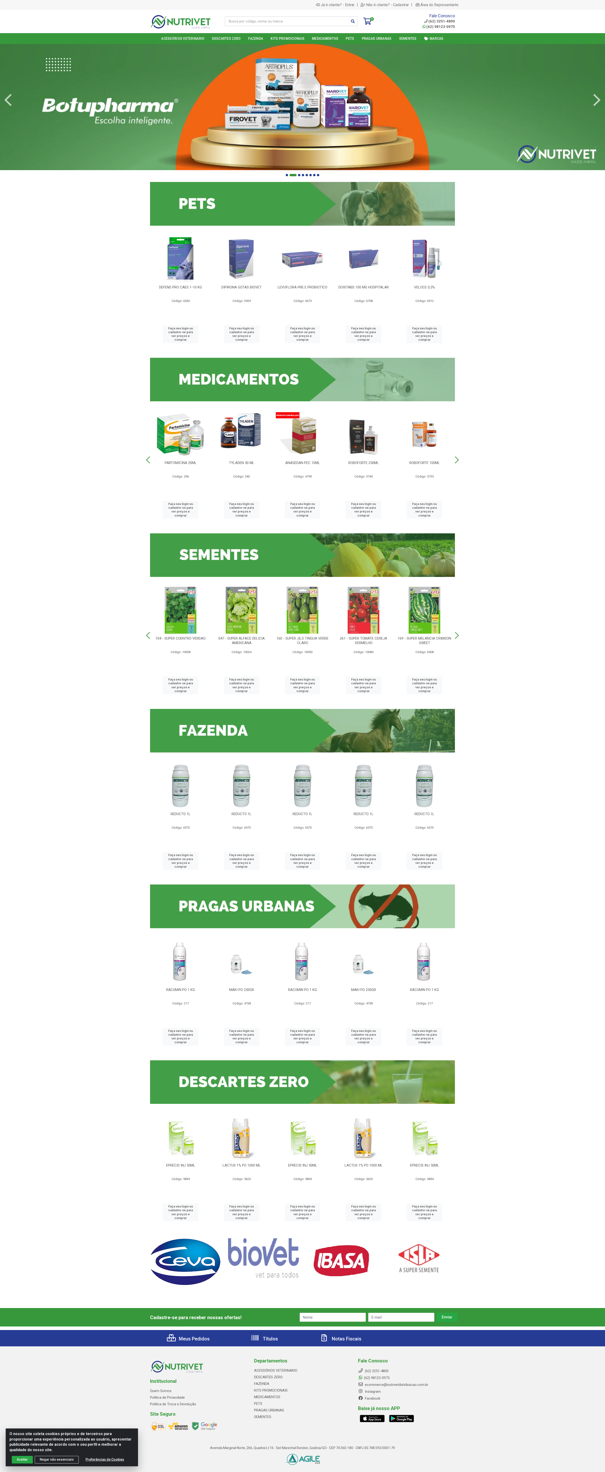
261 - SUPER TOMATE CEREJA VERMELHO (363, 640)
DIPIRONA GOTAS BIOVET (241, 287)
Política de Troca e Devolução (173, 1404)
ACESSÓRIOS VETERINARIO (275, 1370)
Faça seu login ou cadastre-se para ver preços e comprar (180, 334)
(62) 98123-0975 (440, 27)
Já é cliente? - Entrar (337, 5)
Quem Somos (161, 1391)
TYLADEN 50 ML (241, 463)
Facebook (372, 1398)
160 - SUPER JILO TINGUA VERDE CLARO (302, 640)
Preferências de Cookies (105, 1459)
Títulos (270, 1339)
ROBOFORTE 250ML (363, 463)
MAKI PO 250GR (241, 990)
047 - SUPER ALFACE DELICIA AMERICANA (241, 640)
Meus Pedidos (194, 1339)
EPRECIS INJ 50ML (180, 1165)
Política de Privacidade (167, 1397)
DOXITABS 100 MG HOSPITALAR (363, 287)
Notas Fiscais (346, 1339)
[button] (287, 175)
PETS (258, 1403)
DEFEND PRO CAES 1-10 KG (180, 287)
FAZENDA (261, 1384)
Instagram (372, 1391)
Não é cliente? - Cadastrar (387, 5)
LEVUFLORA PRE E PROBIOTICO (302, 287)
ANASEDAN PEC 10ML (302, 463)
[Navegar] (8, 100)
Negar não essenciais (57, 1459)
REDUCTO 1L (180, 814)
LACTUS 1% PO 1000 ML (242, 1165)
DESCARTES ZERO (268, 1377)
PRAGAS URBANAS (269, 1410)
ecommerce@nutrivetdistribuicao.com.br (396, 1385)
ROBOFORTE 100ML (424, 463)
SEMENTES (262, 1417)
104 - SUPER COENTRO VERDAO (181, 638)
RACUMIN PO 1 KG (180, 990)
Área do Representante (439, 5)
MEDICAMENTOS (267, 1397)
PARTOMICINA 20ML (181, 463)
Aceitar (22, 1459)
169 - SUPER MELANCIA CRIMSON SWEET (424, 640)
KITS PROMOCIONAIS (271, 1390)
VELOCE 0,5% (424, 287)
